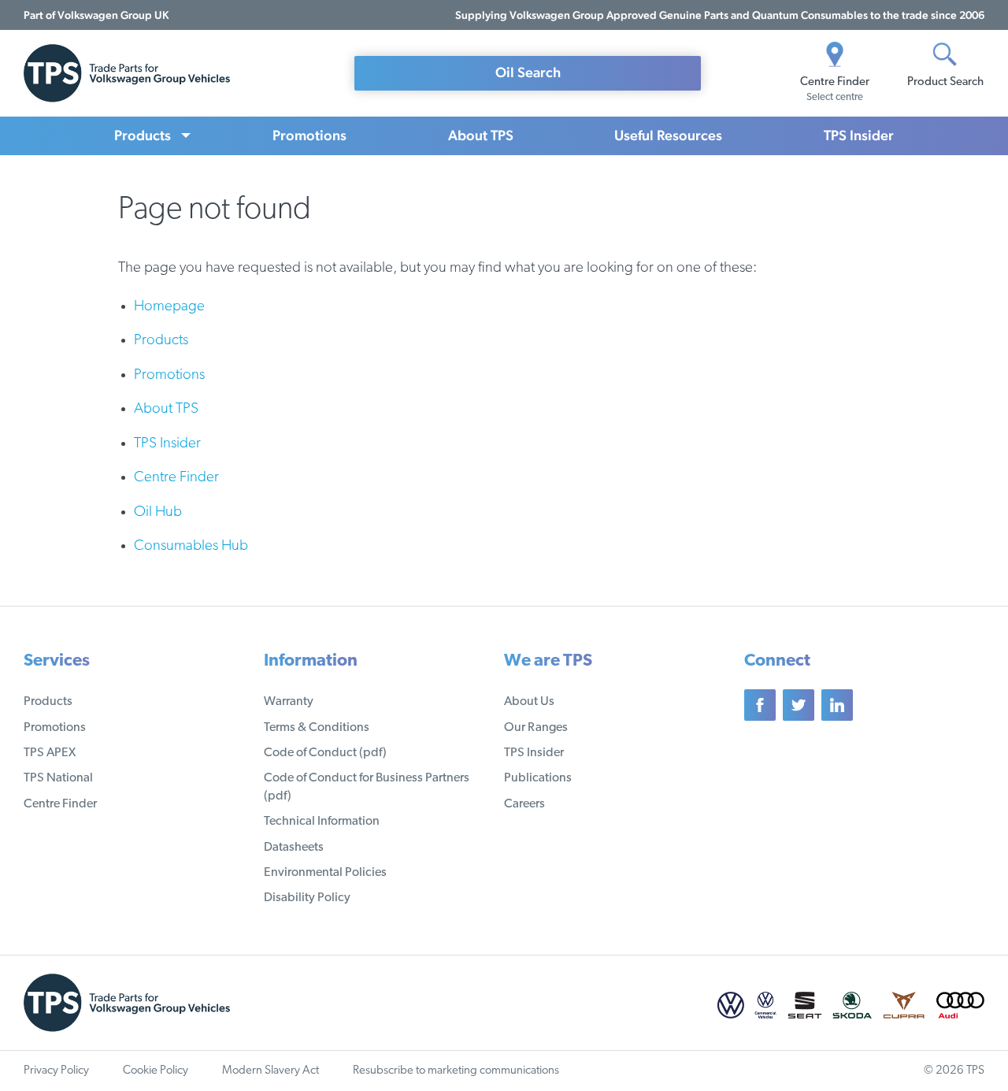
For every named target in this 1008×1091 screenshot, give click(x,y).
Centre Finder (176, 477)
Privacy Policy (56, 1071)
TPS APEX (50, 753)
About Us (529, 702)
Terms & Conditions (316, 728)
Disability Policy (307, 898)
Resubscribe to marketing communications (456, 1071)
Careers (524, 804)
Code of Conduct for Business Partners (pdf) (366, 787)
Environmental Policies (325, 872)
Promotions (309, 135)
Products (142, 135)
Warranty (288, 702)
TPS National (58, 778)
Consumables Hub (191, 546)
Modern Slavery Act (270, 1071)
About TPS (480, 135)
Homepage (169, 306)
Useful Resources (668, 135)
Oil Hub (158, 512)
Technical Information (322, 821)
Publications (538, 778)
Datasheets (294, 847)
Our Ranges (536, 728)
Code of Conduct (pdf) (325, 753)
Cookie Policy (155, 1071)
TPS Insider (859, 135)
